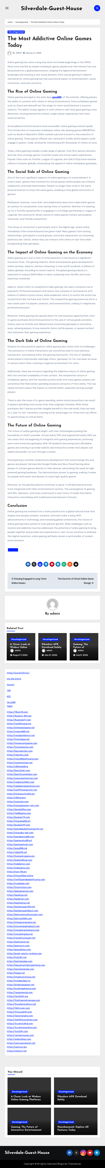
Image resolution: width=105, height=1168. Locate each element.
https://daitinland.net (18, 942)
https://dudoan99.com (18, 825)
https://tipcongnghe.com (20, 1015)
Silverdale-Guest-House (51, 8)
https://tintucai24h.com (19, 1012)
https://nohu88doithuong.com (22, 759)
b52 (9, 696)
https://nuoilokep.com (18, 883)
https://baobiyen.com (18, 899)
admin (19, 53)
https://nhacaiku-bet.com (20, 832)
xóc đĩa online (14, 679)
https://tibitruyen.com (18, 1008)
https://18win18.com (17, 712)
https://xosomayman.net (20, 762)
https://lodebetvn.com (18, 864)
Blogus (61, 1164)
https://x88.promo (16, 797)
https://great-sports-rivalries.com (24, 953)
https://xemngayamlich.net (21, 1043)
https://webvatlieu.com (19, 1039)
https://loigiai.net (16, 973)
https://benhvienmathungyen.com (25, 914)
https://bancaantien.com (20, 751)
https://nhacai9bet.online (20, 875)
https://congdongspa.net (20, 934)
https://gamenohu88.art (19, 840)
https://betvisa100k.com (19, 918)
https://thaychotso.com (19, 887)
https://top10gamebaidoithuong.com (26, 879)
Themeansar (74, 1164)
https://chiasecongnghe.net (21, 922)
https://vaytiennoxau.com (20, 1035)
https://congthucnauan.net (21, 938)
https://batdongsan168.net (21, 906)
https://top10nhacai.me (19, 723)
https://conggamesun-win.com (23, 805)
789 (9, 690)
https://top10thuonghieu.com (22, 1019)
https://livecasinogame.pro (21, 856)
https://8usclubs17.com (19, 720)
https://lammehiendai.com (20, 969)
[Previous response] (13, 550)
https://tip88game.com (19, 813)
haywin (10, 684)
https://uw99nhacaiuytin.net (22, 790)
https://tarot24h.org (17, 996)
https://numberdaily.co (18, 980)
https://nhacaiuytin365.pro (21, 794)
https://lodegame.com (18, 868)
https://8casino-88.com (19, 716)
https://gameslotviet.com (20, 844)
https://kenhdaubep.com (19, 961)
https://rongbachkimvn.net (21, 735)
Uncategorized (16, 32)
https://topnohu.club (17, 755)
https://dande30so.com (19, 809)
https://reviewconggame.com (22, 743)
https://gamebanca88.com (20, 836)
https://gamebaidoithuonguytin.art (25, 829)
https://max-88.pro (17, 871)
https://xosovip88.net (18, 731)
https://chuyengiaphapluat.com (23, 926)
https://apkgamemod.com (20, 891)
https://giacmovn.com (18, 945)
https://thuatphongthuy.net (21, 1004)
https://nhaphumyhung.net (21, 977)
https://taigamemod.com (20, 992)
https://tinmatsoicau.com (20, 747)
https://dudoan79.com (18, 817)
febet (10, 706)
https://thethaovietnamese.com (23, 1000)
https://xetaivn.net (17, 1051)
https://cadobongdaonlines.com (23, 786)
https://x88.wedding (17, 766)
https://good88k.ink (17, 848)
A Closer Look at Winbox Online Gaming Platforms (21, 647)
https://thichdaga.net (18, 739)
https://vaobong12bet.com (20, 782)
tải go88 (11, 702)
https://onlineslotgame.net (21, 727)
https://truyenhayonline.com (22, 1027)
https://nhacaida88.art (18, 821)
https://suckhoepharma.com (21, 988)
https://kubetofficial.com (19, 860)
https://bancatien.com (18, 770)
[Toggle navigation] (7, 8)
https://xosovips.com (18, 801)
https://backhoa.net (17, 895)
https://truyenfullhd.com (20, 1023)
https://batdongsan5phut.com (22, 910)
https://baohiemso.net (18, 903)
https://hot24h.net (17, 957)
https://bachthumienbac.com (22, 774)
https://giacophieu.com (19, 949)
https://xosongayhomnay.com (22, 778)
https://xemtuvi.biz (17, 1047)
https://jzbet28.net (17, 852)
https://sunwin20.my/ (18, 673)
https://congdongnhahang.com (23, 930)
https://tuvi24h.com (17, 1031)
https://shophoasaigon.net (20, 984)
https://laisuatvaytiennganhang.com (26, 965)
